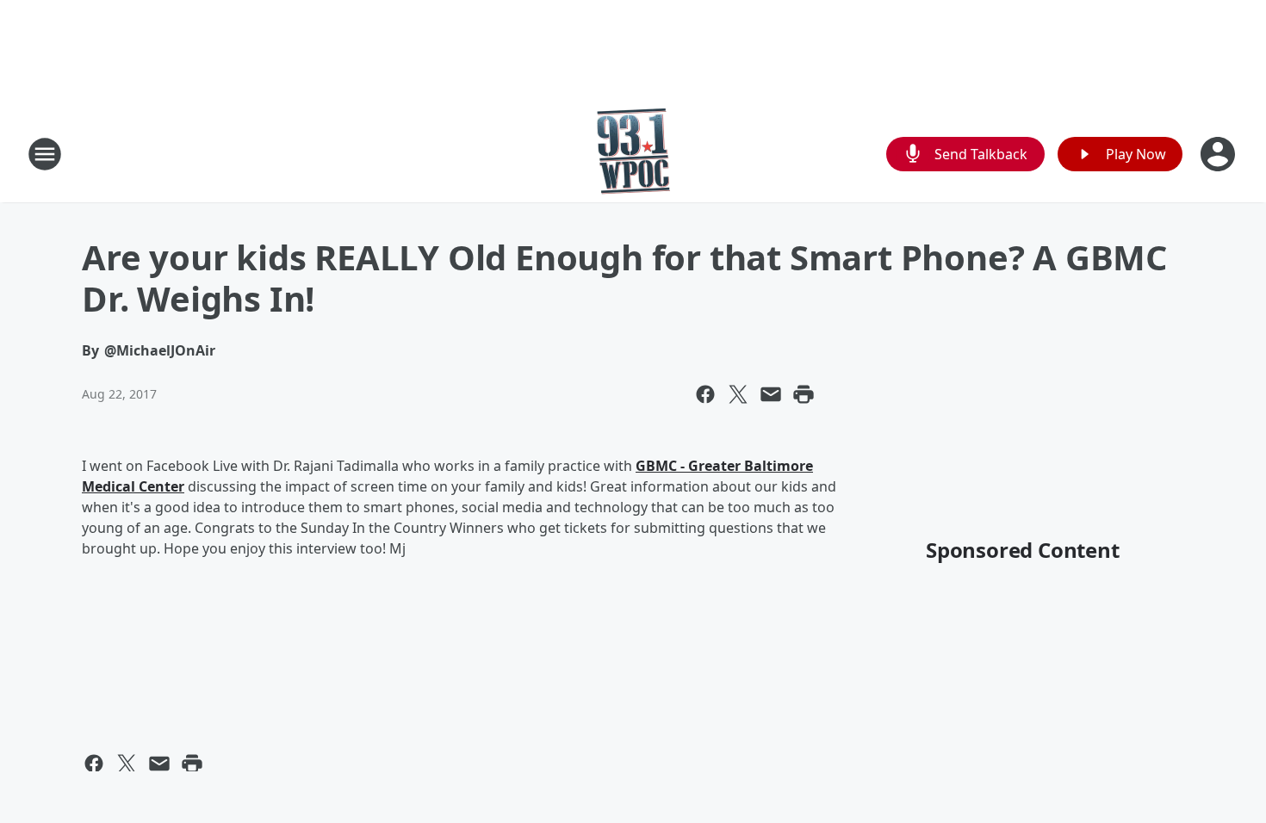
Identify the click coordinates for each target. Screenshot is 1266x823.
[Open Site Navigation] (45, 154)
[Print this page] (803, 394)
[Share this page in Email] (771, 394)
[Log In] (1219, 154)
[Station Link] (633, 153)
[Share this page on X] (738, 394)
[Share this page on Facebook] (705, 394)
